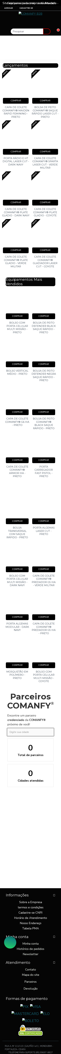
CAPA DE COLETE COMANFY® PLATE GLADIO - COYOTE (45, 212)
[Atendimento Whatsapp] (10, 942)
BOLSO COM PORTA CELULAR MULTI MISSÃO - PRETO (17, 327)
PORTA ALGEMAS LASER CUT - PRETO (44, 531)
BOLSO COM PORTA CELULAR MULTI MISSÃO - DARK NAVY (17, 580)
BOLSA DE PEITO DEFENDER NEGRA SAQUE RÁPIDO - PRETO (44, 375)
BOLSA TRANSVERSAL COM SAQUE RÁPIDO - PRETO (17, 532)
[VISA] (35, 1007)
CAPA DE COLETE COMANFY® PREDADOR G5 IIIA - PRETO (44, 628)
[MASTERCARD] (25, 1014)
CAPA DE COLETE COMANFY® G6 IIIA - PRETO (17, 422)
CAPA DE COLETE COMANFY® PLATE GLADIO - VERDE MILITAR (16, 261)
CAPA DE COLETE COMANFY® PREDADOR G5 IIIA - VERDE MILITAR (44, 580)
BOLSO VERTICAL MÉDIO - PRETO (17, 372)
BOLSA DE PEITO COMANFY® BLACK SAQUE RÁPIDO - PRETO (43, 423)
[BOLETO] (30, 1021)
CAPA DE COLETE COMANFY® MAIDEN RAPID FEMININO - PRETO (15, 112)
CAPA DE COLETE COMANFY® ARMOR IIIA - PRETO (17, 471)
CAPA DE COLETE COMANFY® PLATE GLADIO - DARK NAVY (15, 212)
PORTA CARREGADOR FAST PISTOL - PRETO (43, 471)
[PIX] (24, 1007)
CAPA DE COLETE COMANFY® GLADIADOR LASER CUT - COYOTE (45, 261)
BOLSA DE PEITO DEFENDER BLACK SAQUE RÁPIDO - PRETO (44, 327)
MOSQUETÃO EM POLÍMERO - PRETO (17, 675)
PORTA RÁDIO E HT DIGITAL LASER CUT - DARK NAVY (16, 161)
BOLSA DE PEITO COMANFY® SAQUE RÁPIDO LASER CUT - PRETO (45, 112)
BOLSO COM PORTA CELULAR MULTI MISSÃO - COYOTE (43, 676)
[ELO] (45, 1014)
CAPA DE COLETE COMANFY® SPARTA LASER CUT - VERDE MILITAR (45, 163)
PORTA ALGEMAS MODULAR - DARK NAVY (17, 627)
